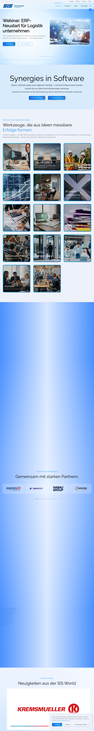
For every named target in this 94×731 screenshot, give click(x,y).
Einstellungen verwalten (81, 724)
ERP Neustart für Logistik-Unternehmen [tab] (42, 56)
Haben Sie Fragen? (37, 97)
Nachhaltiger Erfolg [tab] (53, 56)
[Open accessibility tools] (90, 10)
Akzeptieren (57, 724)
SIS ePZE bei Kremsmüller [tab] (40, 56)
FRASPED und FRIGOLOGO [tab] (44, 56)
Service (84, 1)
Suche (89, 1)
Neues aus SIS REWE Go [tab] (49, 56)
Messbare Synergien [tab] (51, 56)
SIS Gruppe (84, 6)
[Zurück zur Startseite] (13, 6)
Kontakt (71, 1)
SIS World (58, 6)
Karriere (77, 1)
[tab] (28, 498)
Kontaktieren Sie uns (57, 97)
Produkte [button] (67, 6)
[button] (90, 6)
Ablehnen (67, 724)
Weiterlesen (9, 45)
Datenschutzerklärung (62, 720)
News (76, 6)
